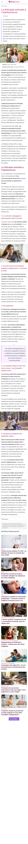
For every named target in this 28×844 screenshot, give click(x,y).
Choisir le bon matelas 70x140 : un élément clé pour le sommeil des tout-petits (13, 553)
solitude (12, 379)
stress (12, 224)
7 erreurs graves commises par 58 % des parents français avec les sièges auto (13, 621)
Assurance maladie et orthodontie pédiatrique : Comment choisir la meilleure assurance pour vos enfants (13, 598)
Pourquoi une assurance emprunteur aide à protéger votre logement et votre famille (13, 690)
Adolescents (4, 6)
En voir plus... (14, 719)
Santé (2, 572)
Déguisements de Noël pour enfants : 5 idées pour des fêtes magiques (12, 644)
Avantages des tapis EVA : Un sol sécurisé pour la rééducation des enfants (13, 667)
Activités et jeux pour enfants (9, 640)
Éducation (4, 709)
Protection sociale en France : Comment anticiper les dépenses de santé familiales (13, 576)
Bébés (2, 549)
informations (5, 686)
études (18, 151)
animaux (23, 178)
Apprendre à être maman (8, 617)
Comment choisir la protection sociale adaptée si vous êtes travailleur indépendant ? (12, 712)
